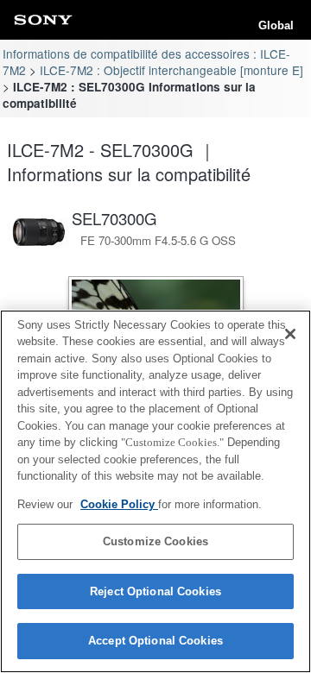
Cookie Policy (119, 504)
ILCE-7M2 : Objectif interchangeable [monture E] (171, 70)
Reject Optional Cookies (155, 591)
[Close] (290, 334)
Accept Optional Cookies (155, 640)
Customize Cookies (155, 541)
